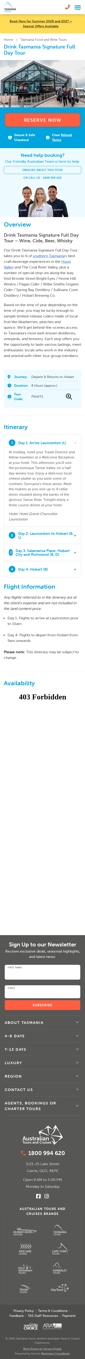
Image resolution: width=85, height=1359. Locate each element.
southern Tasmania (49, 255)
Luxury (13, 1062)
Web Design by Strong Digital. (42, 1349)
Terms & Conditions (53, 1311)
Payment (69, 1316)
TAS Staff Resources (43, 1316)
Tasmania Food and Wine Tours (43, 39)
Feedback (16, 1316)
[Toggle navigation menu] (78, 7)
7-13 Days (15, 1049)
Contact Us (19, 1089)
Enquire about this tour (42, 170)
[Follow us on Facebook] (38, 1196)
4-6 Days (15, 1036)
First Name (15, 967)
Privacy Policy (23, 1311)
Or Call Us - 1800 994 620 (42, 177)
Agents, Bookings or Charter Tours (30, 1106)
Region (13, 1076)
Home (8, 39)
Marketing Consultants (55, 1353)
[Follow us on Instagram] (46, 1196)
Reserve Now (42, 120)
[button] (42, 1022)
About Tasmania (24, 1022)
